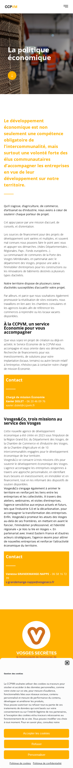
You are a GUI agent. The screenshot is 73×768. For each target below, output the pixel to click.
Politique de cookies (20, 763)
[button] (67, 663)
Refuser (37, 744)
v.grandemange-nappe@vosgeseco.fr (30, 582)
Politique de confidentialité (47, 763)
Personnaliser (36, 754)
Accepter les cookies (36, 733)
